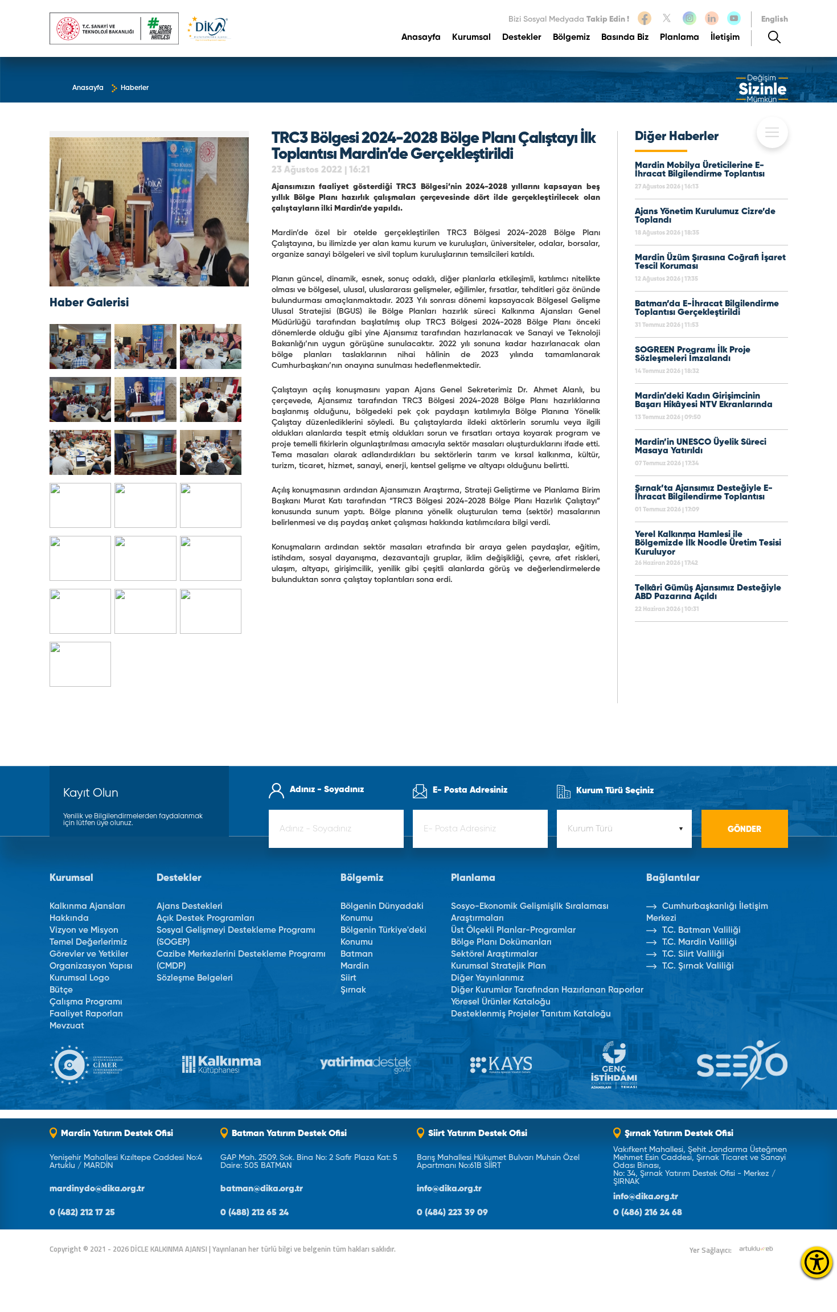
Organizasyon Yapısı (91, 966)
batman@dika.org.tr (261, 1189)
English (774, 19)
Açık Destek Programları (206, 918)
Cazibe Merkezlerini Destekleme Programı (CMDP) (241, 960)
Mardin (354, 966)
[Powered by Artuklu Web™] (756, 1248)
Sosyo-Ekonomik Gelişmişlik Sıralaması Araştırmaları (530, 912)
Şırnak (353, 990)
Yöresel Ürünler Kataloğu (501, 1002)
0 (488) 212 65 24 (254, 1213)
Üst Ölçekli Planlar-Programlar (513, 930)
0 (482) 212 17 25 (82, 1213)
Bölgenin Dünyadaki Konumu (382, 912)
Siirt (348, 978)
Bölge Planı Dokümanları (501, 942)
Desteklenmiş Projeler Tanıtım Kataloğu (531, 1014)
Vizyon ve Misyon (84, 930)
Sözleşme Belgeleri (195, 978)
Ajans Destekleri (190, 906)
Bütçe (61, 990)
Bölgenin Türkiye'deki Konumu (383, 936)
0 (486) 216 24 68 (647, 1213)
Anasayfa (421, 38)
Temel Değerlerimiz (88, 942)
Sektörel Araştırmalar (494, 954)
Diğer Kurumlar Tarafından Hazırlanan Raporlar (547, 990)
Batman (356, 954)
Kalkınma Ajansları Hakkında (87, 912)
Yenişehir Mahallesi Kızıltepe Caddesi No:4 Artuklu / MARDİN (126, 1162)
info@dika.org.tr (449, 1189)
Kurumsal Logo (79, 978)
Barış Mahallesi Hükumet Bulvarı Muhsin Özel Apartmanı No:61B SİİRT (498, 1162)
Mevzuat (67, 1026)
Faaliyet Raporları (86, 1014)
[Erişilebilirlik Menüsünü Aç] (816, 1262)
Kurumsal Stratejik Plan (498, 966)
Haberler (135, 88)
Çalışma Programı (86, 1002)
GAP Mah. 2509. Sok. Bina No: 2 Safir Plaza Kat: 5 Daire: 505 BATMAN (308, 1162)
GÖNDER (744, 830)
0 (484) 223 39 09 (452, 1213)
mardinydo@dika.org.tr (97, 1189)
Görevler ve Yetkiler (89, 954)
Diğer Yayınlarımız (487, 978)
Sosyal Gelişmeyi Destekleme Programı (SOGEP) (236, 936)
